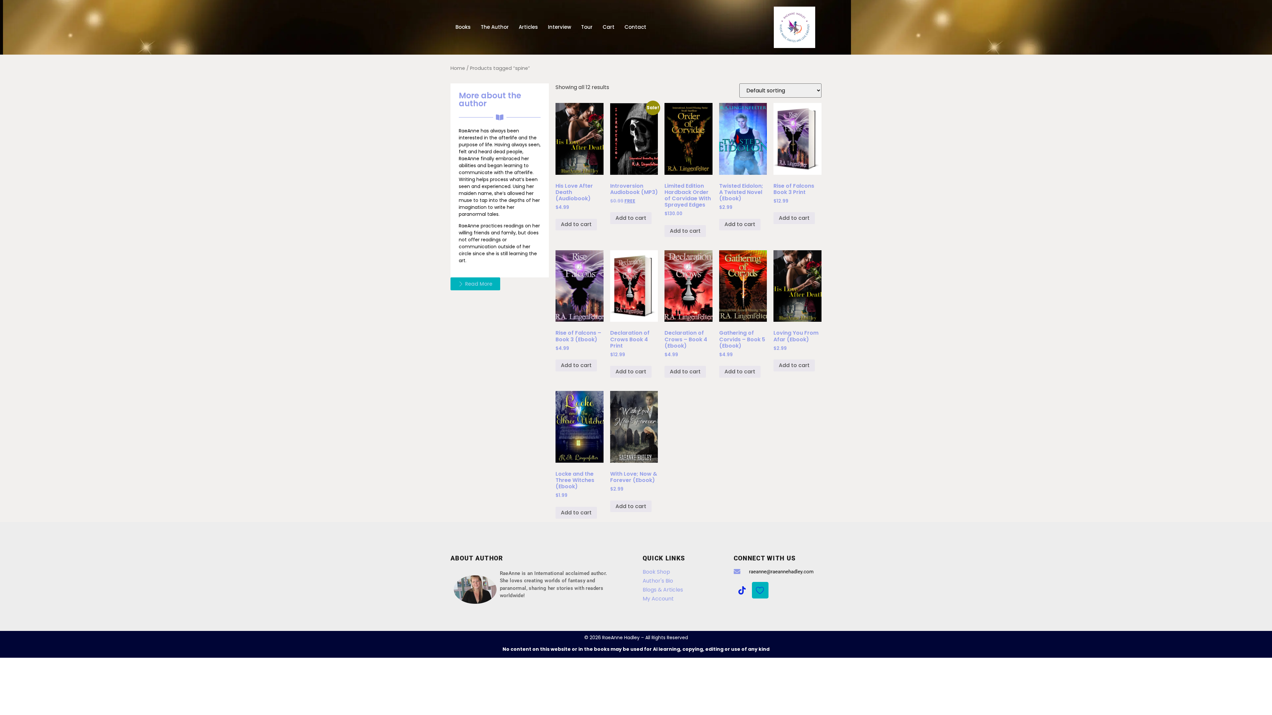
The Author (495, 27)
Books (463, 27)
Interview (559, 27)
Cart (608, 27)
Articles (528, 27)
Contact (635, 27)
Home (457, 68)
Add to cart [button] (576, 224)
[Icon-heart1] (760, 590)
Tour (587, 27)
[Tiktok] (742, 590)
